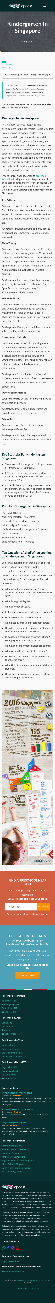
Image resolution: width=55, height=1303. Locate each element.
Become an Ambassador (13, 1271)
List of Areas (10, 1033)
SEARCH (44, 906)
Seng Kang (7, 1022)
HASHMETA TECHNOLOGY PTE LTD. (30, 1280)
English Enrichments (12, 1052)
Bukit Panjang (8, 1026)
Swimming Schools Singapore (16, 1168)
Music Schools (9, 1045)
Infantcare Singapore (12, 1153)
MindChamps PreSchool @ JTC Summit (17, 1109)
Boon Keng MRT (9, 1008)
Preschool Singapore (12, 1145)
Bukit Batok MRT (10, 1074)
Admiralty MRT (9, 1000)
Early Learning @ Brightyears (14, 1123)
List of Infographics (13, 1171)
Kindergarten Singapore (13, 1156)
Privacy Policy (22, 1288)
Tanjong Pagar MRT (11, 1004)
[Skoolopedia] (20, 5)
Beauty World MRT (11, 1071)
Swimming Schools (11, 1049)
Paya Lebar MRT (9, 1067)
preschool (24, 914)
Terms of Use (33, 1288)
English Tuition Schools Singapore (18, 1160)
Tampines (6, 1030)
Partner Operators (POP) (14, 1149)
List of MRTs (10, 1011)
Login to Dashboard (11, 1261)
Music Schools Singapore (14, 1164)
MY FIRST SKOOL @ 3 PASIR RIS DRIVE (17, 1093)
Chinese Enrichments (12, 1056)
